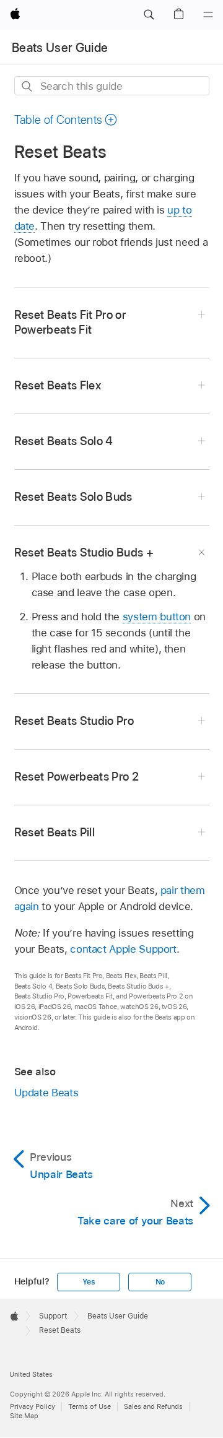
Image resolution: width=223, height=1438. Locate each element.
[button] (149, 15)
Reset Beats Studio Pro (74, 721)
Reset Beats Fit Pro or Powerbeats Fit (70, 322)
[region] (111, 620)
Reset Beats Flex (57, 385)
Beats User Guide (60, 47)
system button (157, 616)
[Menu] (208, 15)
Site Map (24, 1415)
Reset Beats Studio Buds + (84, 552)
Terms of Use (89, 1406)
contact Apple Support (123, 949)
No (160, 1282)
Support (53, 1316)
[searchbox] (111, 85)
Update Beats (46, 1092)
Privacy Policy (32, 1406)
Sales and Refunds (153, 1406)
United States (31, 1374)
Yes (88, 1282)
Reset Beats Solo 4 (63, 441)
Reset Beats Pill (54, 832)
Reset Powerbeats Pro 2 (76, 776)
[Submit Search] (27, 86)
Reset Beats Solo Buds (73, 497)
